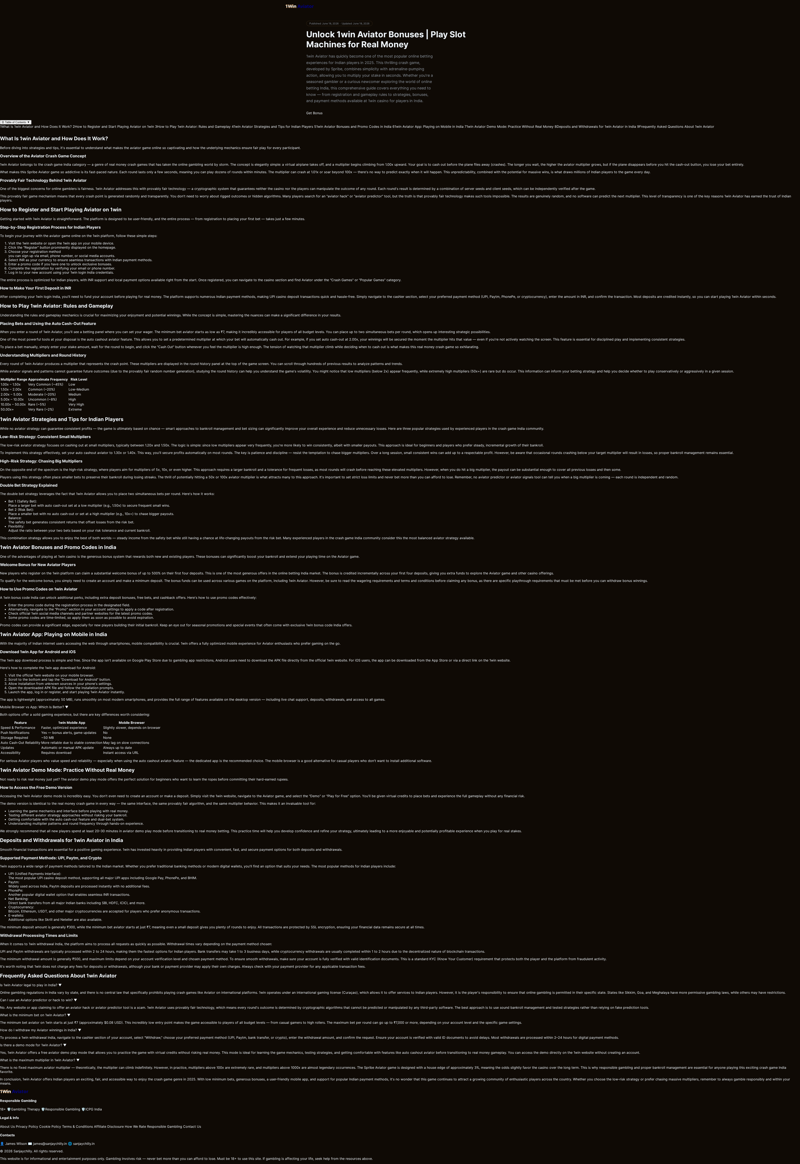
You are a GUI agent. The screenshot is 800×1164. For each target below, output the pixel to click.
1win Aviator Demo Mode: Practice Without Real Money (509, 126)
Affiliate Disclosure (109, 1126)
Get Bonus (314, 113)
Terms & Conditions (77, 1126)
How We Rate (135, 1126)
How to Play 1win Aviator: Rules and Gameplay (193, 126)
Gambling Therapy (23, 1109)
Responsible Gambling (60, 1109)
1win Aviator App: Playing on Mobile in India (428, 126)
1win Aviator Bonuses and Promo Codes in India (352, 126)
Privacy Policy (27, 1126)
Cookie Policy (50, 1126)
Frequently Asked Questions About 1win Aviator (675, 126)
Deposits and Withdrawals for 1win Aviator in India (595, 126)
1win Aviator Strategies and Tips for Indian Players (272, 126)
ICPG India (91, 1109)
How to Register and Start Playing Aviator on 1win (113, 126)
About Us (7, 1126)
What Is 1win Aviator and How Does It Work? (36, 126)
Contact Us (192, 1126)
